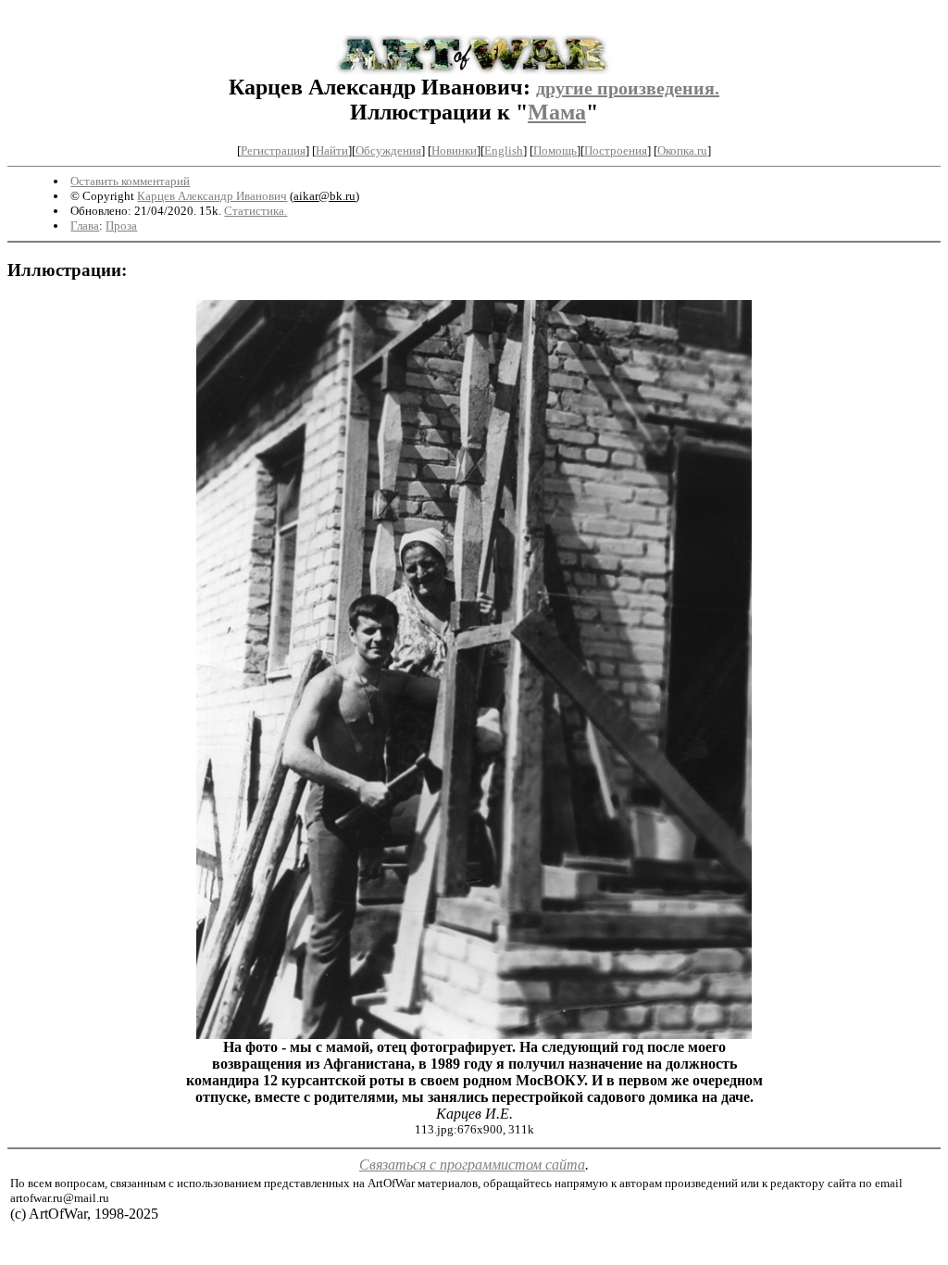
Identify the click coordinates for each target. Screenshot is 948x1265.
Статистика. (255, 211)
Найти (332, 150)
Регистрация (273, 150)
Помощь (555, 150)
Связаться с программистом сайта (472, 1164)
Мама (557, 112)
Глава (84, 225)
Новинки (454, 150)
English (503, 150)
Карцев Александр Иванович (212, 196)
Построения (615, 150)
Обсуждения (388, 150)
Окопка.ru (682, 150)
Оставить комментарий (130, 181)
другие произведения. (627, 88)
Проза (121, 225)
